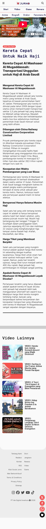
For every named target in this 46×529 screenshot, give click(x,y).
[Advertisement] (23, 327)
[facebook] (42, 503)
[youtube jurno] (28, 492)
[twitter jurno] (22, 492)
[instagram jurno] (13, 492)
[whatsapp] (42, 509)
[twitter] (42, 497)
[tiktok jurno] (33, 492)
